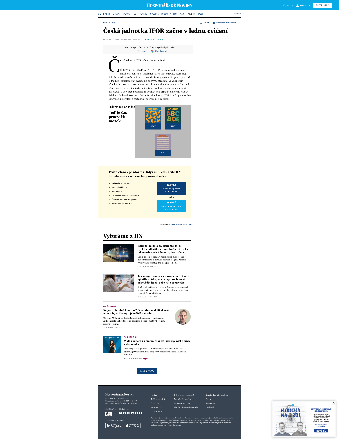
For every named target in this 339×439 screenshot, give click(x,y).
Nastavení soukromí (182, 403)
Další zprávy (147, 371)
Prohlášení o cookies (182, 399)
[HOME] (99, 14)
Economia (155, 403)
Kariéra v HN (156, 407)
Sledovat (142, 51)
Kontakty (154, 395)
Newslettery (210, 403)
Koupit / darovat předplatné (217, 395)
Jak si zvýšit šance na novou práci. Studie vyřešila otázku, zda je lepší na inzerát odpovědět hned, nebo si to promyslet (163, 279)
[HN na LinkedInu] (132, 413)
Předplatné (322, 5)
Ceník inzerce (156, 411)
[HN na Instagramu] (128, 413)
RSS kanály (210, 407)
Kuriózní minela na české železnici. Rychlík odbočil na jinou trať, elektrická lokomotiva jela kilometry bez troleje (163, 249)
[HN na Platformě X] (120, 413)
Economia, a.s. (122, 398)
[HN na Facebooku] (124, 413)
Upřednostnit (161, 51)
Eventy (208, 399)
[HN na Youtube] (140, 413)
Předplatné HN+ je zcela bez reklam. (180, 224)
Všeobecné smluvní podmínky (186, 407)
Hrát (153, 126)
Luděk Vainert (110, 306)
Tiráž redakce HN (158, 399)
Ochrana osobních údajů (184, 395)
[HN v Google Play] (114, 425)
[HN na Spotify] (136, 413)
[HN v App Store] (132, 425)
